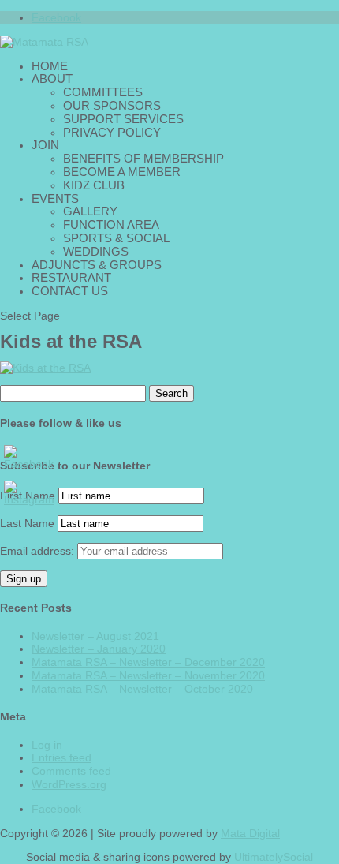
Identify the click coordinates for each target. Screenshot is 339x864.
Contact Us (70, 290)
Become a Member (122, 171)
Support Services (123, 118)
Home (50, 66)
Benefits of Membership (143, 158)
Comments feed (71, 771)
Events (55, 198)
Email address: (38, 550)
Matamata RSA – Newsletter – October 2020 (142, 689)
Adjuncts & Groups (97, 264)
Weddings (96, 251)
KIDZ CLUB (94, 185)
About (52, 78)
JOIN (45, 144)
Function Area (111, 224)
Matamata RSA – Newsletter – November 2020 (148, 675)
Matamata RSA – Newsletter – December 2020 (148, 662)
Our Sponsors (112, 105)
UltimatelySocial (273, 857)
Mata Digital (250, 833)
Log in (47, 745)
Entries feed (61, 757)
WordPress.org (69, 784)
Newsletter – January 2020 (99, 648)
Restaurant (71, 277)
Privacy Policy (112, 132)
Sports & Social (116, 238)
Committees (103, 92)
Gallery (90, 211)
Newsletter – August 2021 (95, 636)
